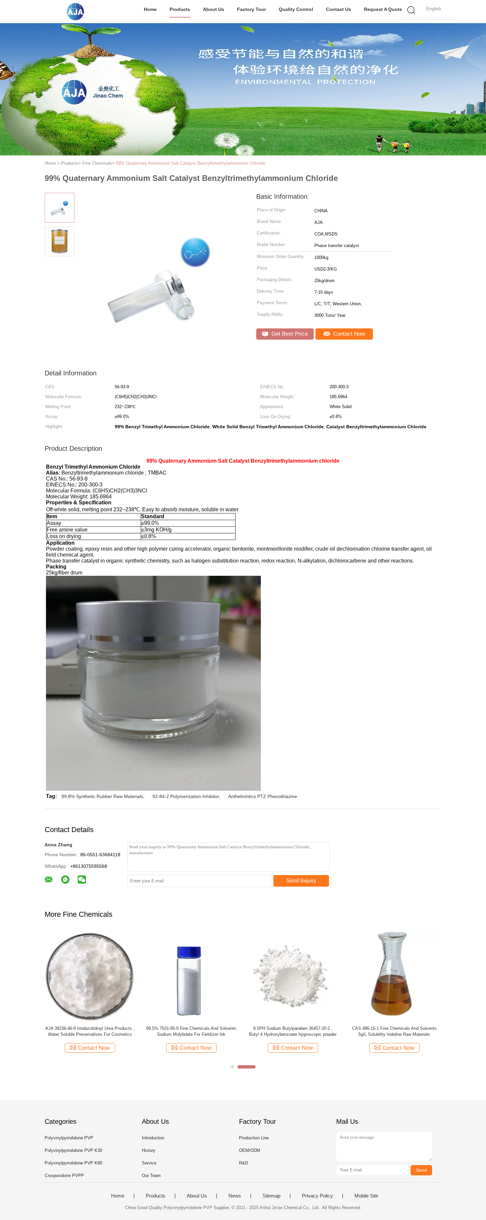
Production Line (254, 1137)
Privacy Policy (317, 1196)
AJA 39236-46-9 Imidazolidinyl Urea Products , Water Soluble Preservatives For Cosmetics (90, 1031)
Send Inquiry (301, 880)
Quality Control (296, 9)
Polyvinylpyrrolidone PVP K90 (73, 1162)
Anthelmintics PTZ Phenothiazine (262, 796)
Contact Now (348, 334)
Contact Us (338, 9)
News (234, 1196)
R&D (243, 1162)
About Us (213, 9)
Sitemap (271, 1196)
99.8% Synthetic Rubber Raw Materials (102, 796)
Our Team (151, 1175)
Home (150, 9)
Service (149, 1162)
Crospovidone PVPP (64, 1175)
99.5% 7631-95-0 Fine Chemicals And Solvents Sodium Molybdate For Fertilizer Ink (191, 1031)
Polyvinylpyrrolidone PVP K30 (73, 1150)
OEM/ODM (249, 1150)
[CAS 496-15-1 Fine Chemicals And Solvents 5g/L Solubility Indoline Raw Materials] (394, 975)
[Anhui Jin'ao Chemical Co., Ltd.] (77, 12)
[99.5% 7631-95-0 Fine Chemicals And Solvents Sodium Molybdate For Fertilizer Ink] (191, 975)
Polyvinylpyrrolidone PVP (69, 1137)
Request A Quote (383, 9)
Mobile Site (366, 1196)
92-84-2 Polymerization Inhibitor (185, 796)
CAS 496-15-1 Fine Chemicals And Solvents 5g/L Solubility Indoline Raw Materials (394, 1031)
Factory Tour (251, 9)
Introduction (153, 1137)
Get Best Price (289, 334)
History (148, 1150)
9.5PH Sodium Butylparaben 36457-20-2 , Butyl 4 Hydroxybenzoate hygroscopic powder (293, 1031)
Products (180, 9)
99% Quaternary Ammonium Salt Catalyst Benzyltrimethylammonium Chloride (190, 163)
